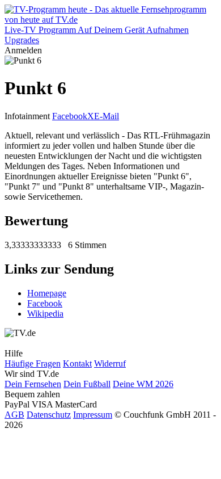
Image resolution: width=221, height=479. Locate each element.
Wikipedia (45, 313)
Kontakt (77, 363)
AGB (14, 414)
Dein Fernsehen (33, 384)
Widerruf (110, 363)
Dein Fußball (86, 384)
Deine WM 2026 (143, 384)
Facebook (69, 116)
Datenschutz (49, 414)
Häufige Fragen (33, 363)
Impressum (92, 414)
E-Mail (106, 116)
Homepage (46, 293)
